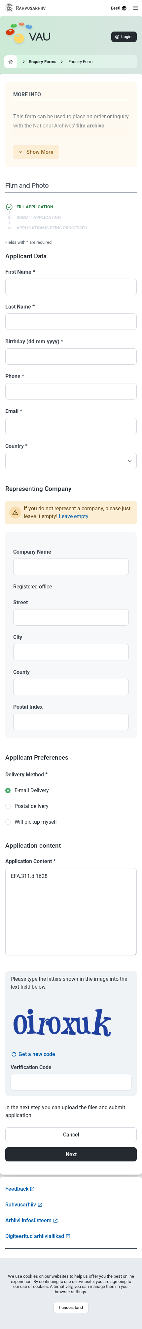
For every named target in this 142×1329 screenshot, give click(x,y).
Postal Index (28, 707)
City (17, 637)
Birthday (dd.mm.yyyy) (34, 341)
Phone (14, 376)
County (21, 672)
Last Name (20, 307)
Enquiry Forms (42, 61)
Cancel (71, 1135)
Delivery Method (26, 774)
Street (20, 602)
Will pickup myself (36, 822)
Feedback (16, 1189)
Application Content (30, 861)
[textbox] (71, 567)
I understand (71, 1307)
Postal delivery (32, 806)
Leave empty (74, 516)
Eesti (115, 8)
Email (13, 411)
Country (16, 446)
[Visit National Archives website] (25, 7)
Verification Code (31, 1067)
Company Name (32, 552)
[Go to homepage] (10, 61)
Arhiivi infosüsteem (28, 1220)
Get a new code (36, 1054)
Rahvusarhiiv (20, 1205)
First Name (20, 272)
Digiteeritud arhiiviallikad (34, 1236)
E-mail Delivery (32, 790)
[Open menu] (135, 8)
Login (126, 36)
